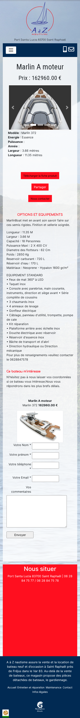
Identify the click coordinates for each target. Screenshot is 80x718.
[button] (13, 107)
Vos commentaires (21, 489)
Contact (67, 687)
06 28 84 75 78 (48, 580)
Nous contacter (40, 198)
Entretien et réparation (30, 687)
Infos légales (40, 691)
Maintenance (53, 687)
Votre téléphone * (20, 466)
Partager (40, 187)
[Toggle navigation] (11, 50)
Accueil (11, 687)
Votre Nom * (22, 445)
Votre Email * (21, 477)
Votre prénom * (20, 454)
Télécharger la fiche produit (40, 175)
